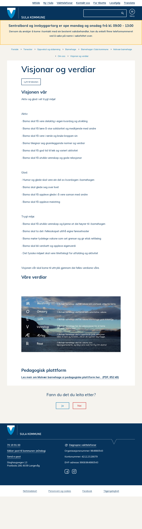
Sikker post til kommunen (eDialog (26, 450)
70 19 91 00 (13, 444)
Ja (62, 405)
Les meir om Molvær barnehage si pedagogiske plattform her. (70, 377)
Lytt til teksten (31, 81)
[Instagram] (75, 471)
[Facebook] (67, 471)
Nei (79, 405)
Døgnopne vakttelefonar (82, 444)
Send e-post (14, 456)
